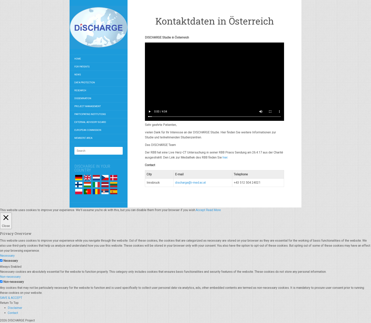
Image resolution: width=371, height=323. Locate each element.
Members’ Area (83, 138)
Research (80, 90)
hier (225, 157)
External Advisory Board (90, 122)
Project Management (87, 106)
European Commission (87, 130)
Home (77, 58)
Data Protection (84, 82)
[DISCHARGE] (99, 27)
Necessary (10, 260)
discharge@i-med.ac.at (190, 182)
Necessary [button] (7, 255)
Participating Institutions (90, 114)
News (77, 74)
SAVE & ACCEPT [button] (11, 298)
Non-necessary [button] (10, 277)
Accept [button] (200, 210)
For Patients (81, 66)
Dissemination (82, 98)
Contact (13, 313)
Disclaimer (15, 308)
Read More (213, 210)
